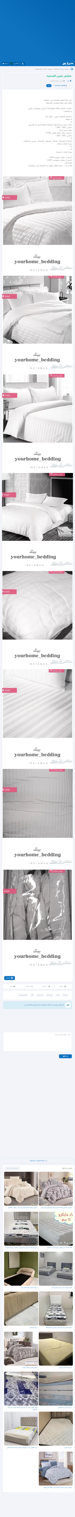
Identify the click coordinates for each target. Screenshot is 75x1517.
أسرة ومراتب (38, 69)
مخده (62, 69)
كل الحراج (56, 69)
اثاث (45, 69)
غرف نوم (50, 69)
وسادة (66, 69)
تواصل (8, 978)
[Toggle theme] (23, 63)
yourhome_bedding (61, 86)
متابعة (48, 85)
